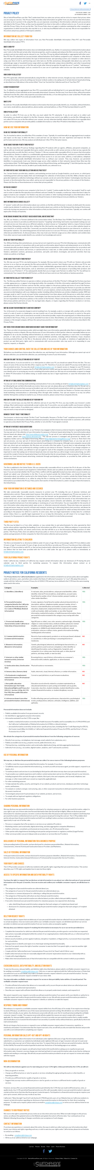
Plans (48, 1146)
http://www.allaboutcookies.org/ (37, 434)
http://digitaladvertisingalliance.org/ (57, 439)
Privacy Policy (59, 1158)
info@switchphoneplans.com (44, 367)
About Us (67, 1158)
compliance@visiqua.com (29, 971)
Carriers (31, 1146)
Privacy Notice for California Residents (80, 9)
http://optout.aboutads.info (31, 436)
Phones (37, 1146)
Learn (53, 1146)
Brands (43, 1146)
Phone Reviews (60, 1146)
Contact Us (74, 1158)
